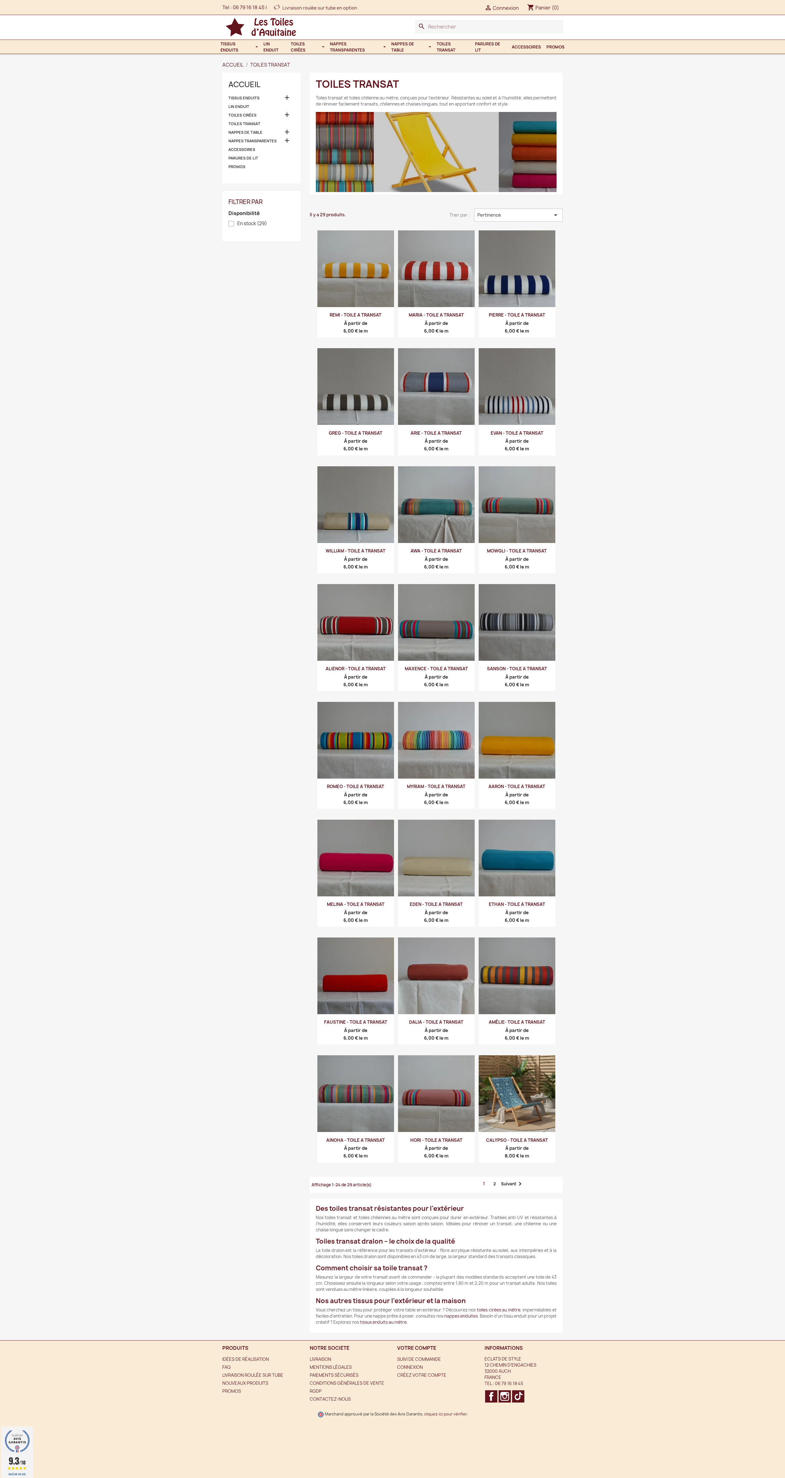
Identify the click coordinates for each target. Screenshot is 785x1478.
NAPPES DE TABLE (245, 132)
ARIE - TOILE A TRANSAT (436, 433)
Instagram (505, 1396)
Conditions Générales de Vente (347, 1383)
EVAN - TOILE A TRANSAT (517, 433)
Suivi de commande (419, 1359)
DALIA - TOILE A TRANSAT (436, 1022)
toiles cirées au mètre (498, 1310)
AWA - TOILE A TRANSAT (436, 551)
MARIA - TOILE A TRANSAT (436, 315)
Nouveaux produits (245, 1383)
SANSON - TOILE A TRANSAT (517, 669)
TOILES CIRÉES (242, 115)
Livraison (320, 1359)
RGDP (316, 1391)
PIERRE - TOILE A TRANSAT (517, 315)
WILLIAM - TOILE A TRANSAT (355, 551)
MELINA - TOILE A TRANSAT (356, 904)
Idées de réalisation (245, 1359)
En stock (252, 224)
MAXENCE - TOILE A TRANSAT (436, 669)
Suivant (512, 1183)
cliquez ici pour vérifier (445, 1414)
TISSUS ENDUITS (243, 98)
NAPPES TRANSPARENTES (252, 141)
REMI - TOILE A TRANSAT (355, 315)
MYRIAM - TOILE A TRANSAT (436, 786)
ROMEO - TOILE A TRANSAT (355, 786)
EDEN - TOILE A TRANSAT (436, 904)
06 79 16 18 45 (249, 7)
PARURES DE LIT (243, 158)
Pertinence (518, 215)
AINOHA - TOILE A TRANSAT (355, 1140)
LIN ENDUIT (238, 106)
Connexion (410, 1367)
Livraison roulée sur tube (252, 1375)
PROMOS (236, 166)
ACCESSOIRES (241, 149)
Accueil (244, 84)
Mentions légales (331, 1367)
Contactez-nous (330, 1399)
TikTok (518, 1396)
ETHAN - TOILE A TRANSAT (517, 904)
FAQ (226, 1367)
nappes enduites (461, 1316)
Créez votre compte (421, 1375)
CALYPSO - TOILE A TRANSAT (517, 1140)
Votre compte (416, 1348)
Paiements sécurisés (334, 1375)
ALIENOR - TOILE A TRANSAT (356, 669)
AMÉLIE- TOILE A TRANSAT (517, 1022)
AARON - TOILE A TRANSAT (516, 786)
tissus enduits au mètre (383, 1322)
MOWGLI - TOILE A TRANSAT (517, 551)
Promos (231, 1391)
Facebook (491, 1396)
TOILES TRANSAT (244, 123)
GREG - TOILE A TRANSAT (355, 433)
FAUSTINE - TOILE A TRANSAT (355, 1022)
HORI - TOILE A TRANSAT (436, 1140)
